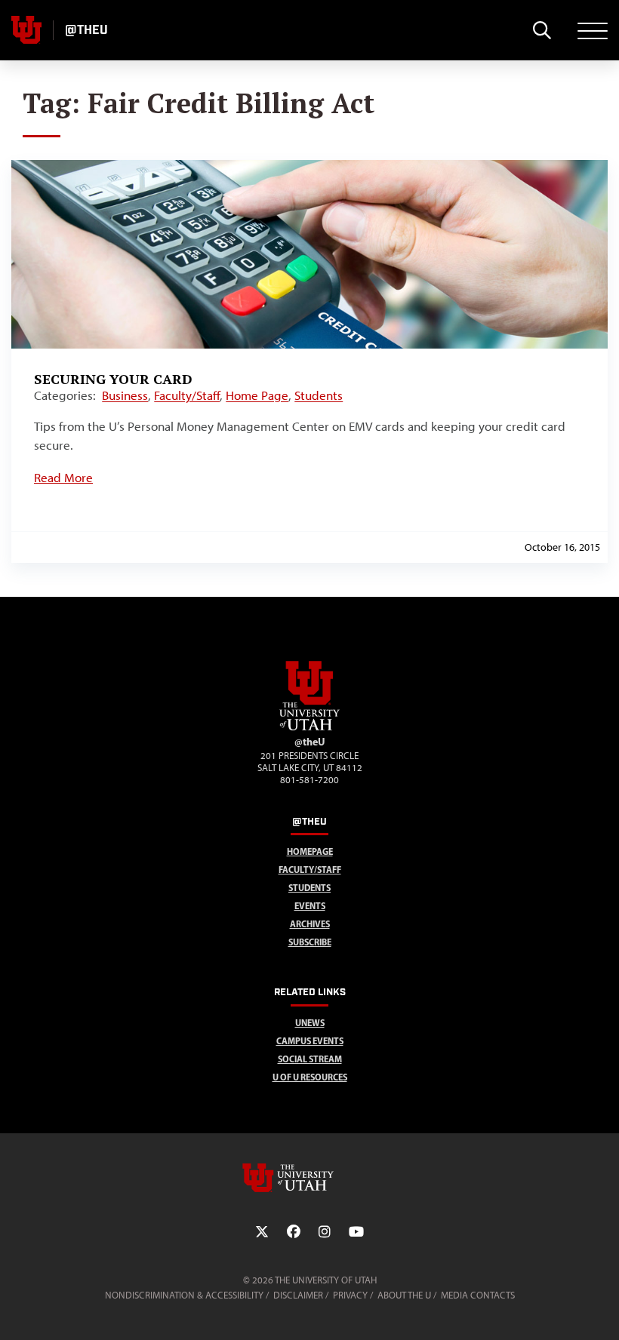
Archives (310, 924)
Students (318, 395)
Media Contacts (478, 1295)
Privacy (350, 1295)
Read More (63, 477)
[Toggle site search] (541, 30)
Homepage (310, 851)
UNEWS (310, 1022)
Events (309, 905)
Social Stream (310, 1059)
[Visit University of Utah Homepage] (26, 30)
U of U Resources (310, 1077)
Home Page (257, 395)
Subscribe (309, 942)
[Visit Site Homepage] (309, 727)
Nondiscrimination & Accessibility (184, 1295)
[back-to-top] (601, 1310)
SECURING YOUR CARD (113, 379)
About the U (404, 1295)
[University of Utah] (309, 1177)
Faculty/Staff (187, 395)
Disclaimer (298, 1295)
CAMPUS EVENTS (309, 1040)
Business (125, 395)
